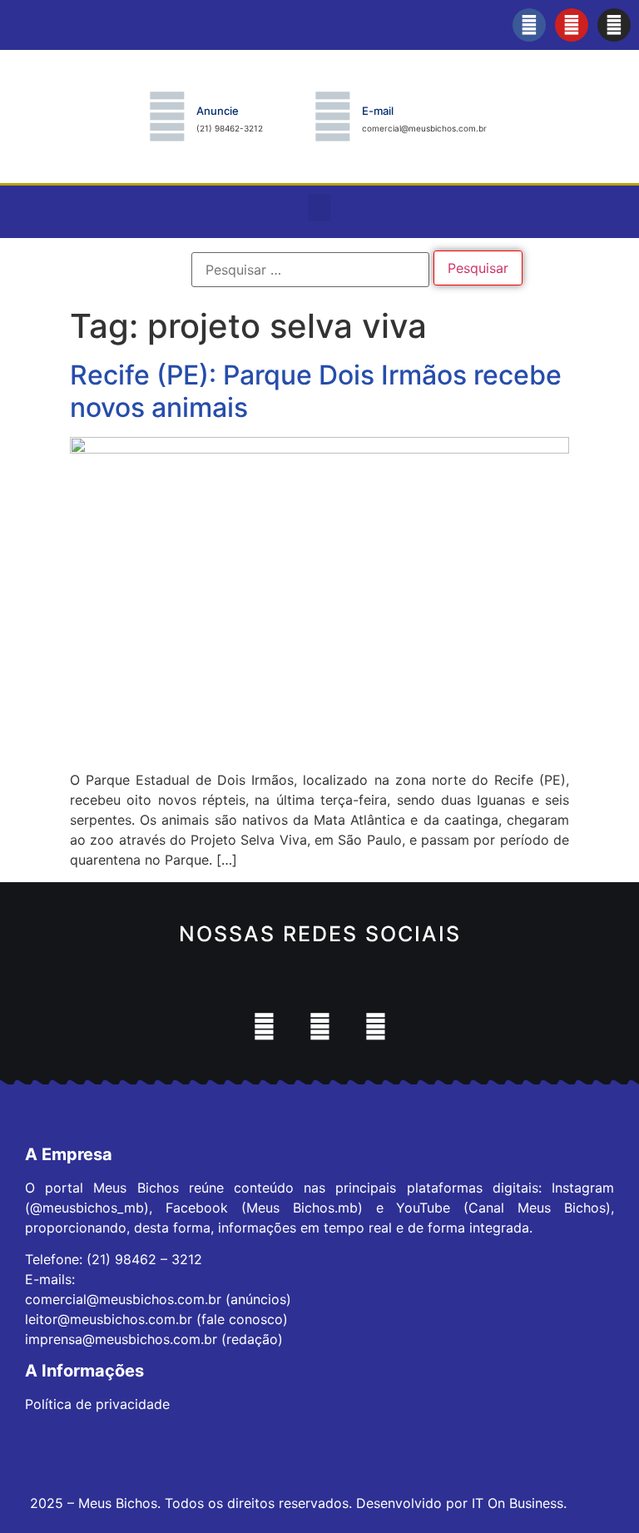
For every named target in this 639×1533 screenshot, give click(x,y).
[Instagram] (614, 25)
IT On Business (517, 1503)
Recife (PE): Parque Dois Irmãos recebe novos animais (316, 391)
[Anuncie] (167, 116)
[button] (319, 207)
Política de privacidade (97, 1404)
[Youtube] (571, 25)
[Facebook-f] (529, 25)
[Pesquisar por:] (310, 269)
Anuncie (217, 110)
